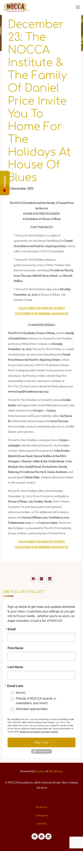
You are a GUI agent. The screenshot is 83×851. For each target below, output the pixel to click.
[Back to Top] (41, 808)
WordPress (55, 771)
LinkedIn (41, 823)
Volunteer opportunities (31, 709)
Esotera (40, 771)
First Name (15, 648)
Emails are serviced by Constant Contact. (38, 731)
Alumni (20, 692)
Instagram (41, 815)
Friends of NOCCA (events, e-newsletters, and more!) (36, 700)
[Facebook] (33, 579)
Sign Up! (42, 742)
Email (12, 629)
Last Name (15, 666)
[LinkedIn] (50, 579)
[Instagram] (41, 579)
